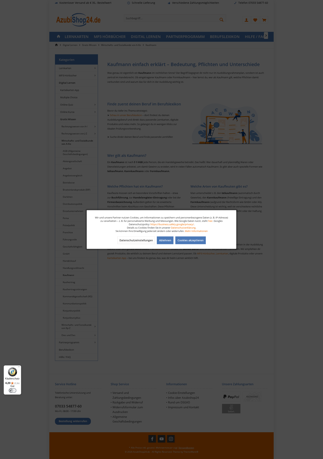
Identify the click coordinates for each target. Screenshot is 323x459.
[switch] (12, 390)
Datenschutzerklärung (183, 227)
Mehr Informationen (196, 231)
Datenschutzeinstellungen (136, 240)
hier (210, 221)
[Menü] (19, 367)
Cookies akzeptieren (191, 240)
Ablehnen (165, 240)
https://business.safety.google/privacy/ (172, 224)
